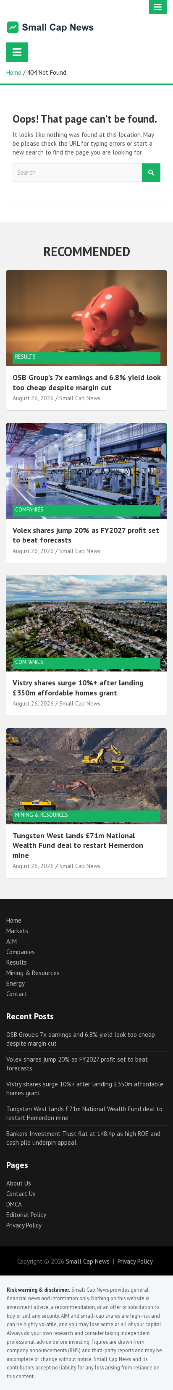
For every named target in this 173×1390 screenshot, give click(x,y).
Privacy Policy (24, 1225)
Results (25, 356)
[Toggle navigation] (17, 52)
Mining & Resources (41, 814)
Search (151, 172)
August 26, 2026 (33, 398)
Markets (17, 931)
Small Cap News (79, 398)
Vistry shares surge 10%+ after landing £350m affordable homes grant (78, 687)
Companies (29, 509)
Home (13, 920)
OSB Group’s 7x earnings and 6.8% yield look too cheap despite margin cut (86, 382)
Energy (15, 983)
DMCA (14, 1204)
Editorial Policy (26, 1215)
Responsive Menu (158, 7)
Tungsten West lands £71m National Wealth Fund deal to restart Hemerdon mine (78, 845)
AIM (11, 941)
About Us (18, 1183)
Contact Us (21, 1194)
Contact (16, 994)
